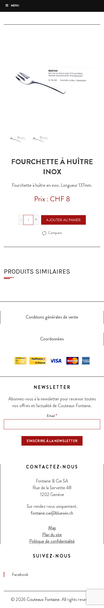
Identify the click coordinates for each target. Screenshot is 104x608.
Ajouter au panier (63, 219)
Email (52, 415)
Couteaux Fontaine (43, 599)
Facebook (20, 574)
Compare (55, 232)
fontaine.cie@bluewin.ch (52, 513)
